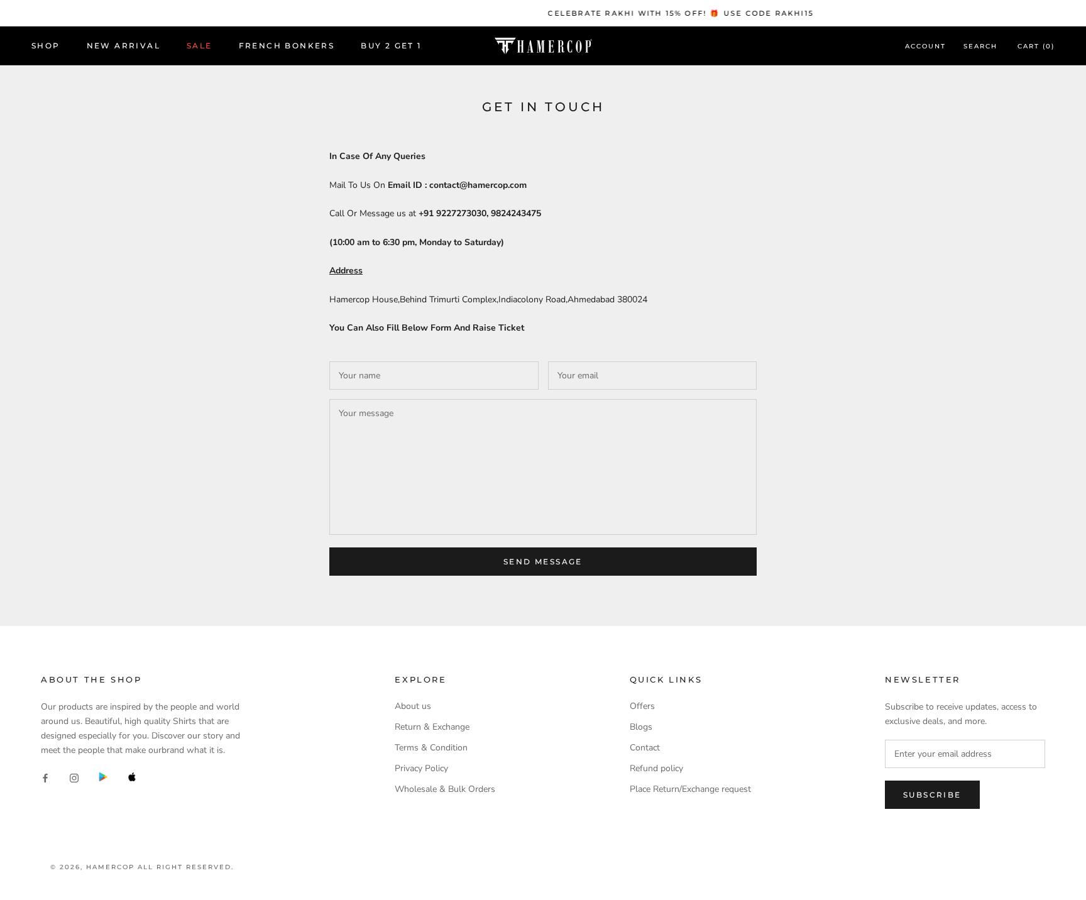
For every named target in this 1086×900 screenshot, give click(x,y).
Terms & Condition (431, 748)
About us (413, 706)
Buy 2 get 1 (391, 46)
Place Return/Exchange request (690, 789)
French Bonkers (287, 46)
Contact (645, 748)
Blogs (641, 727)
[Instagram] (74, 777)
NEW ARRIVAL (123, 46)
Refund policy (656, 768)
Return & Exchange (432, 727)
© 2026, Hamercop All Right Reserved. (142, 867)
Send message (543, 561)
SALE (199, 46)
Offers (642, 706)
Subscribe (932, 794)
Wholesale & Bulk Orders (445, 789)
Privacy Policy (421, 768)
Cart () (1036, 47)
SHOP (45, 46)
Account (925, 47)
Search (980, 47)
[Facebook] (45, 777)
